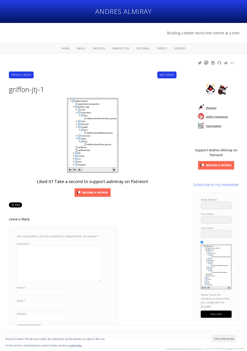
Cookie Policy (75, 345)
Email (21, 300)
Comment (24, 244)
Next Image (167, 75)
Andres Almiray (123, 11)
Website (21, 313)
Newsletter (120, 48)
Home (65, 48)
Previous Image (21, 75)
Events (162, 48)
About (81, 48)
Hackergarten (214, 126)
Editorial (143, 48)
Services (180, 48)
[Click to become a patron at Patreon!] (92, 193)
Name (21, 287)
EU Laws (206, 306)
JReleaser (211, 108)
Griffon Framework (217, 116)
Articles (99, 48)
